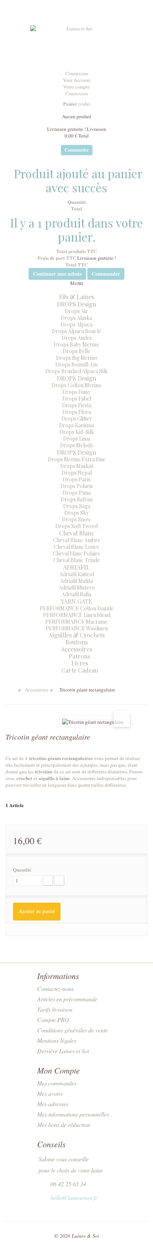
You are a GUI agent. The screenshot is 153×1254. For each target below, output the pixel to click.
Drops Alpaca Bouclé (76, 331)
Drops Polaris (77, 486)
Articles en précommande (67, 999)
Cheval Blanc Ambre (76, 540)
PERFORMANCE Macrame (76, 621)
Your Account (77, 80)
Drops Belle (76, 351)
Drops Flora (76, 411)
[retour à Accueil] (10, 690)
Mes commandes (56, 1083)
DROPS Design (76, 304)
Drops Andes (77, 337)
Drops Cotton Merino (76, 385)
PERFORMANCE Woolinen (77, 628)
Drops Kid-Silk (76, 431)
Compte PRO (53, 1020)
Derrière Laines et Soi (63, 1051)
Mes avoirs (50, 1093)
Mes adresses (52, 1104)
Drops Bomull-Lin (76, 364)
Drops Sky (76, 512)
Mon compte (58, 1070)
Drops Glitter (76, 418)
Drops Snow (76, 519)
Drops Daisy (76, 391)
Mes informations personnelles (73, 1114)
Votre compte (76, 86)
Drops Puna (77, 492)
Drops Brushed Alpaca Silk (76, 371)
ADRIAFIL (76, 567)
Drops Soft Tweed (76, 526)
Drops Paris (77, 479)
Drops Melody (76, 445)
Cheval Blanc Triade (76, 560)
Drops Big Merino (76, 357)
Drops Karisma (76, 425)
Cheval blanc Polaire (76, 553)
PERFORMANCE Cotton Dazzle (77, 608)
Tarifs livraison (54, 1009)
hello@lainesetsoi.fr (74, 1197)
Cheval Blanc (76, 533)
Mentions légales (56, 1040)
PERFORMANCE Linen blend (76, 614)
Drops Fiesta (76, 405)
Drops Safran (76, 499)
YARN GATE (76, 601)
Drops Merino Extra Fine (76, 459)
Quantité (22, 869)
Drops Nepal (77, 472)
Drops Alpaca (76, 324)
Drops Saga (76, 506)
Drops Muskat (76, 466)
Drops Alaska (76, 317)
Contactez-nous (55, 988)
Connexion (76, 73)
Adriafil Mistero (77, 587)
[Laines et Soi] (76, 44)
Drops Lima (76, 438)
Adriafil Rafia (76, 594)
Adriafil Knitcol (76, 574)
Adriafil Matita (76, 580)
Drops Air (76, 311)
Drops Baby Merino (76, 344)
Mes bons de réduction (63, 1124)
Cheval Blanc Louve (76, 546)
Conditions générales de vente (72, 1030)
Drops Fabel (76, 398)
